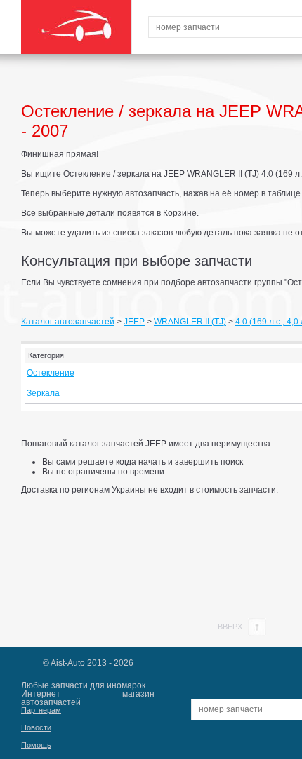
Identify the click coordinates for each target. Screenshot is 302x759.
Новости (36, 727)
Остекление (50, 373)
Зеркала (43, 393)
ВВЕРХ (231, 626)
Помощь (36, 745)
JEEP (134, 322)
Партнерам (41, 710)
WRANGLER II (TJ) (190, 322)
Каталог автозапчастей (67, 322)
